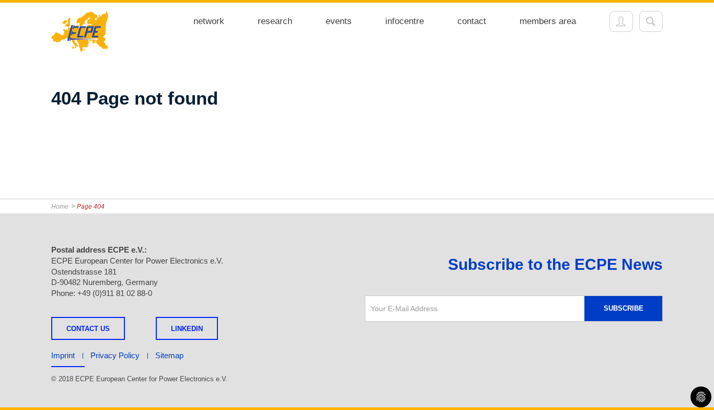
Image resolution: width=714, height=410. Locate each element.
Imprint (63, 355)
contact (471, 21)
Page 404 (91, 206)
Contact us (88, 329)
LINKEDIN (187, 329)
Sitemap (169, 355)
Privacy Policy (115, 355)
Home (59, 206)
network (208, 21)
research (275, 21)
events (339, 21)
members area (548, 21)
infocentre (404, 21)
